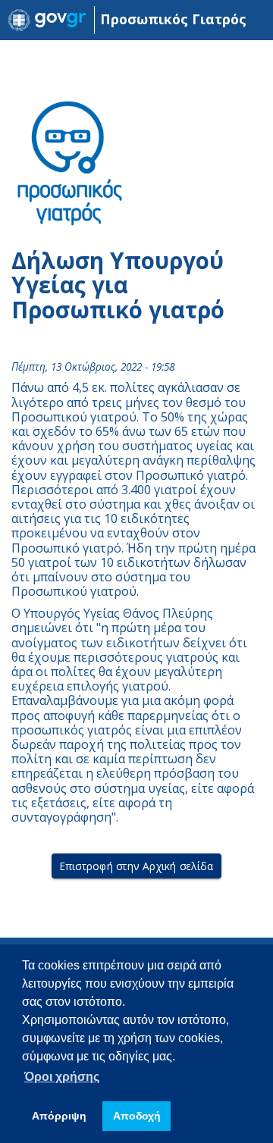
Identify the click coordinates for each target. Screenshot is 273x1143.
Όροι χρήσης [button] (61, 1076)
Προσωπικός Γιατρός (173, 19)
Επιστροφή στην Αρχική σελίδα (137, 866)
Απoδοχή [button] (137, 1116)
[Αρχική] (47, 20)
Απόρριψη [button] (59, 1116)
